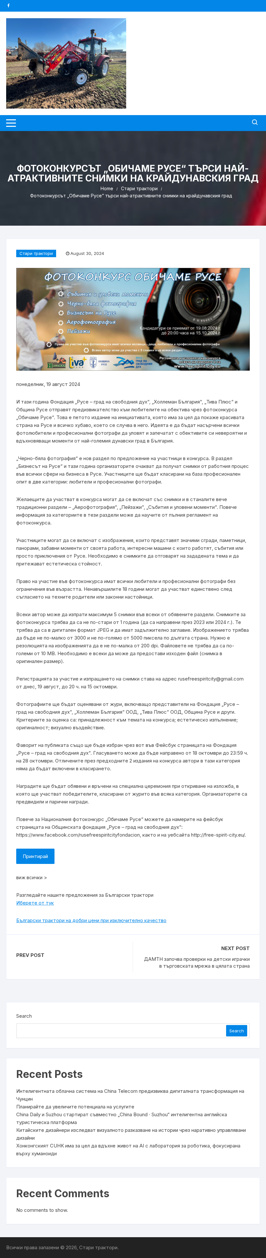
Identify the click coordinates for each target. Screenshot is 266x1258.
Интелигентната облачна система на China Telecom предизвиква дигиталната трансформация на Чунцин (130, 1095)
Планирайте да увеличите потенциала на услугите (75, 1107)
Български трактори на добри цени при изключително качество (91, 920)
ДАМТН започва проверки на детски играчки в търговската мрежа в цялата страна (197, 962)
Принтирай (35, 856)
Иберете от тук (35, 903)
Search (24, 1016)
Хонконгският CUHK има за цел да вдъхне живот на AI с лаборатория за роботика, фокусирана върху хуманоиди (128, 1150)
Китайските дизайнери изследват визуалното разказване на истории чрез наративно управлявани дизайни (131, 1134)
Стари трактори (36, 253)
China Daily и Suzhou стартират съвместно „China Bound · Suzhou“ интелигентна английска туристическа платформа (121, 1118)
